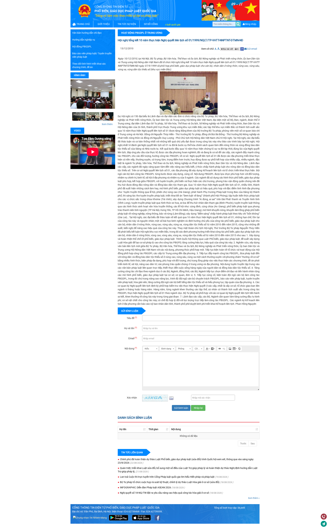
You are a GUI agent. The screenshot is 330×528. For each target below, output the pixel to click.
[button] (150, 348)
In (238, 49)
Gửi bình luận (181, 408)
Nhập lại (198, 408)
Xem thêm (107, 124)
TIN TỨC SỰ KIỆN (127, 24)
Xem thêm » (254, 498)
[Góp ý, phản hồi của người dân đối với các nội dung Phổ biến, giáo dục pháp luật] (324, 524)
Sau (253, 443)
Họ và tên (130, 328)
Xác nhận (132, 397)
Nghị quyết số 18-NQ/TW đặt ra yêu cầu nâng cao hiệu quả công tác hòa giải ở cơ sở (164, 492)
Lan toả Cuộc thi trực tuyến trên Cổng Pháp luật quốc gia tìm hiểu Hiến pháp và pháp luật (167, 476)
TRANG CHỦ (83, 24)
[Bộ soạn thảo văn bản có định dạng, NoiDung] (201, 369)
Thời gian (153, 429)
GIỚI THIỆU (104, 24)
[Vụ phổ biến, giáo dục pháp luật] (106, 116)
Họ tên (122, 429)
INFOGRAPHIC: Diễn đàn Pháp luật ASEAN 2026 (145, 487)
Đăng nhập (250, 24)
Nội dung (131, 348)
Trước (243, 443)
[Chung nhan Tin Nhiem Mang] (90, 517)
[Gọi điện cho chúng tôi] (324, 517)
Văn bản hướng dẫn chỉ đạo (87, 32)
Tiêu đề (132, 317)
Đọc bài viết (228, 49)
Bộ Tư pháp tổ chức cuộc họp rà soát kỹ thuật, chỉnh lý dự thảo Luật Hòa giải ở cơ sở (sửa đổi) (169, 482)
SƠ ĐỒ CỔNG (151, 24)
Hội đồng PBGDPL (82, 46)
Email (132, 338)
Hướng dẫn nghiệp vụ (83, 39)
